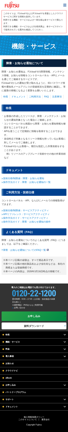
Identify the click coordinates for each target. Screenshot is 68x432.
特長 (5, 96)
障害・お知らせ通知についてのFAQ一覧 (24, 250)
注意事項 (57, 96)
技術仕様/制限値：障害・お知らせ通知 (23, 178)
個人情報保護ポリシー (34, 417)
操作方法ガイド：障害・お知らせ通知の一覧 (27, 182)
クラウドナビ (12, 370)
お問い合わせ (19, 308)
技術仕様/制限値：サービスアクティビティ (26, 210)
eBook (9, 378)
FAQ (46, 96)
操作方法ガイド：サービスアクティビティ (25, 218)
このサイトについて (27, 419)
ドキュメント (18, 96)
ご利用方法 (35, 96)
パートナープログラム (16, 392)
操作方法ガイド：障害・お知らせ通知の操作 (27, 221)
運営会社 (45, 419)
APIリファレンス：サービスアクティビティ (26, 214)
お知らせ (10, 363)
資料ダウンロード (34, 326)
